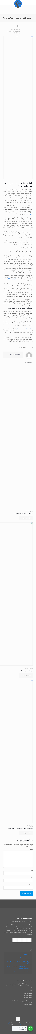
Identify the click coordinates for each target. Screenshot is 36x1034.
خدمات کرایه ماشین (23, 957)
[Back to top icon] (18, 1019)
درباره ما (26, 954)
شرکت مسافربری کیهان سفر (25, 328)
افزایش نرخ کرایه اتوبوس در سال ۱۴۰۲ (22, 513)
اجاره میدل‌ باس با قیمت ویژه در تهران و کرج (18, 962)
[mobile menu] (33, 2)
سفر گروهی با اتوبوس (11, 278)
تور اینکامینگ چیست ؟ (27, 670)
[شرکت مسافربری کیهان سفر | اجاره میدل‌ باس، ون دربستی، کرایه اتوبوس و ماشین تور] (18, 2)
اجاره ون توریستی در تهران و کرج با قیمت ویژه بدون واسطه (17, 967)
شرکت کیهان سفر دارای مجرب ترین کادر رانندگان (20, 828)
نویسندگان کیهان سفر (14, 31)
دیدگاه (31, 849)
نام (31, 870)
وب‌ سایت (30, 884)
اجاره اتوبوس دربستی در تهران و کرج (19, 971)
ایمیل (31, 877)
